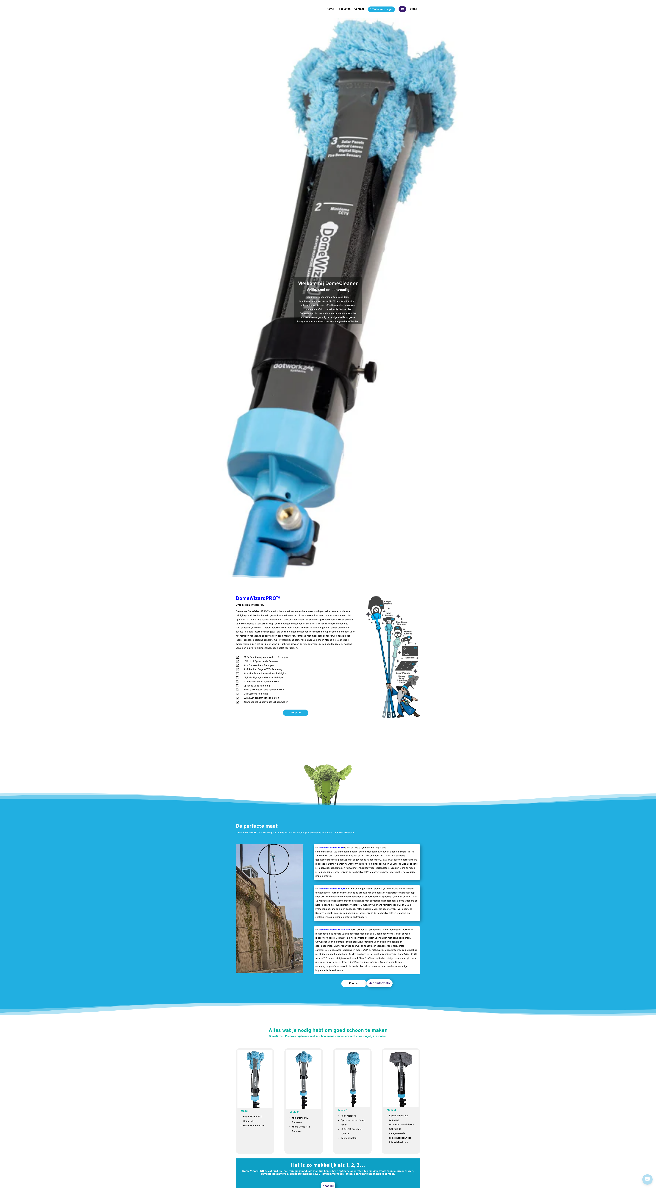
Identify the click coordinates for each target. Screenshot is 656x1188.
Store (413, 9)
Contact (359, 9)
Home (330, 9)
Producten (344, 9)
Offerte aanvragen (381, 9)
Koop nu (296, 712)
